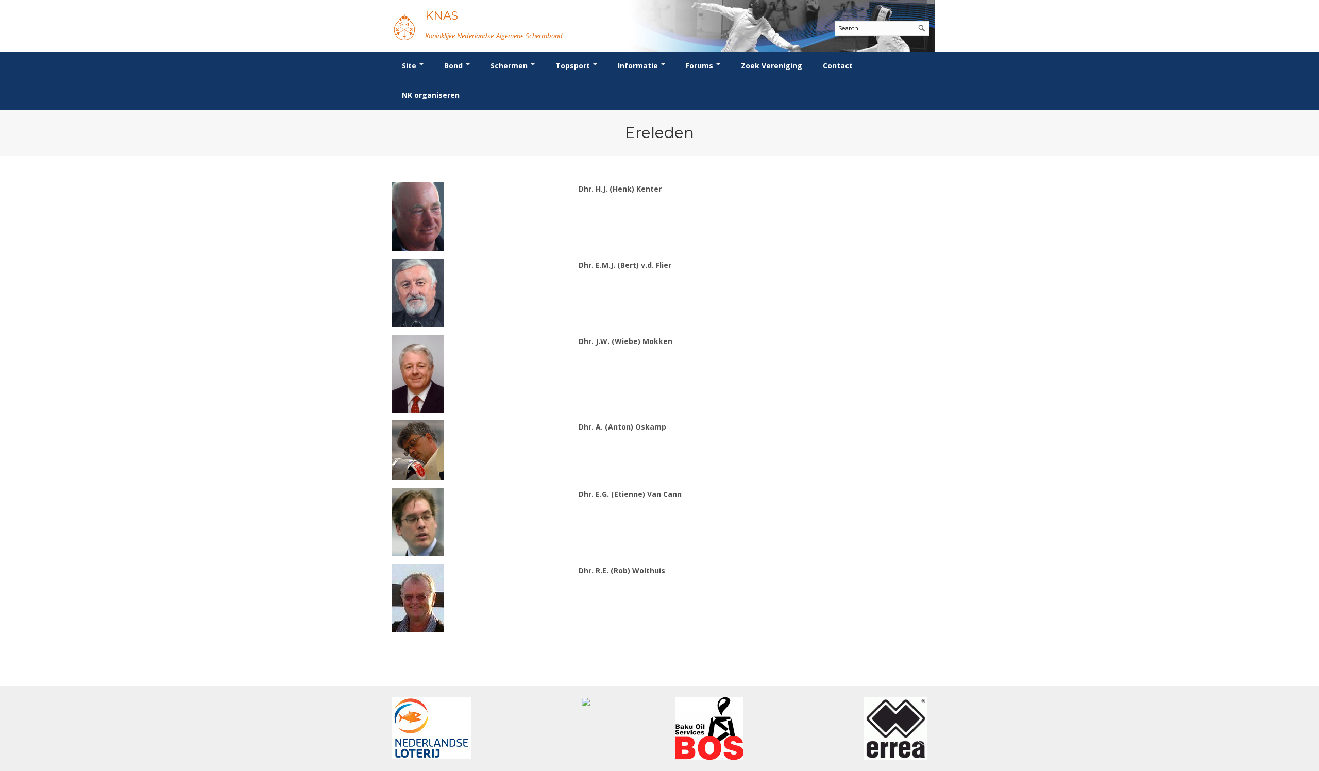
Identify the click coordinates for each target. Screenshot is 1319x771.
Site (410, 66)
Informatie (639, 66)
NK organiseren (431, 95)
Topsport (573, 66)
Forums (700, 66)
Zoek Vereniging (771, 66)
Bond (454, 66)
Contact (838, 66)
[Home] (404, 27)
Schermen (510, 66)
